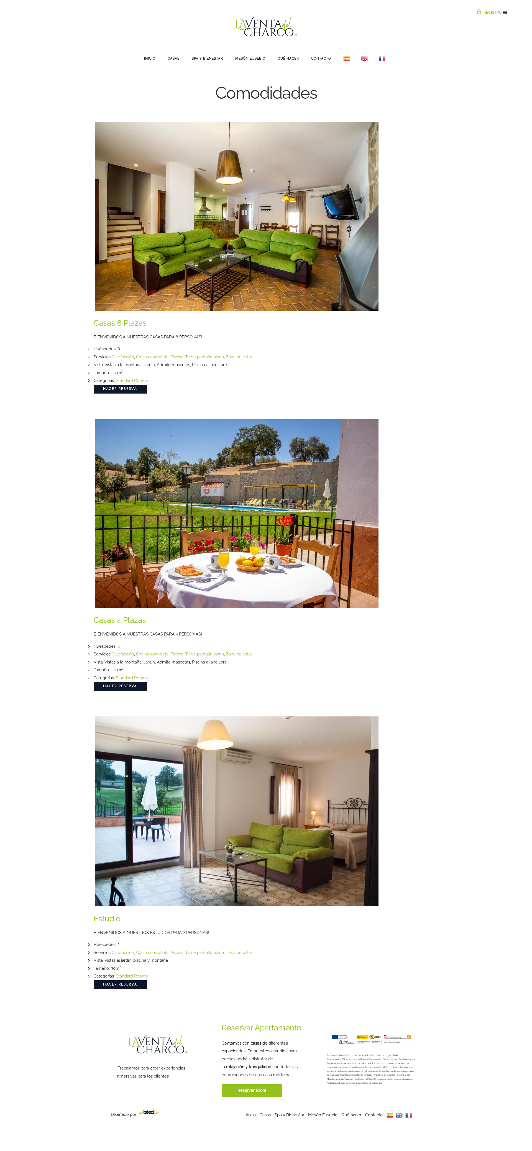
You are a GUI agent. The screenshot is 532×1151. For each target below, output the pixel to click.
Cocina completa (152, 356)
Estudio (107, 918)
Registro (493, 12)
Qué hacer (288, 58)
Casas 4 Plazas (120, 620)
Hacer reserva (120, 389)
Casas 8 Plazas (120, 323)
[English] (364, 58)
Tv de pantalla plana (204, 356)
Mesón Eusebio (250, 58)
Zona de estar (239, 356)
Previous (103, 222)
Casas (174, 58)
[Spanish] (346, 58)
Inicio (149, 58)
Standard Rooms (132, 380)
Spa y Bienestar (207, 58)
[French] (382, 58)
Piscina (176, 356)
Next (429, 222)
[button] (252, 1090)
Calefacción (123, 356)
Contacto (321, 58)
